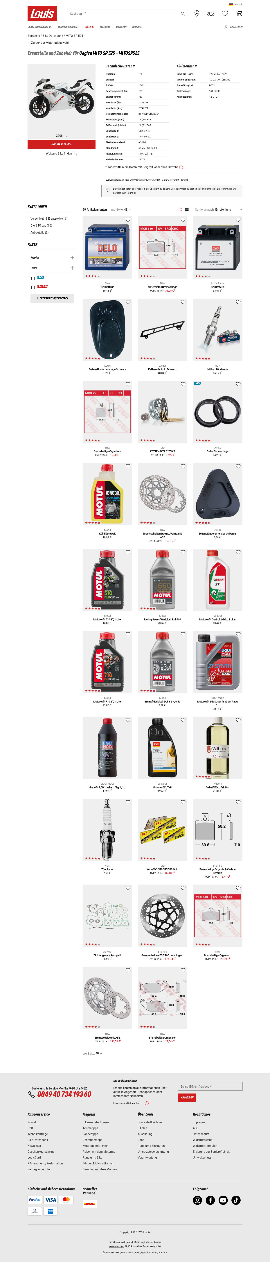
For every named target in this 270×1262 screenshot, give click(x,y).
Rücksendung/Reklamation (45, 1163)
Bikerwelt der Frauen (96, 1122)
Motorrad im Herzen (95, 1146)
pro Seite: (117, 209)
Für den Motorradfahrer (98, 1163)
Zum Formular (129, 193)
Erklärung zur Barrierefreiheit (211, 1151)
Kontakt (33, 1122)
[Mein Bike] (211, 13)
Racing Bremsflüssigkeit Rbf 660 (162, 619)
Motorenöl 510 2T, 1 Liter (107, 619)
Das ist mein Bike (61, 144)
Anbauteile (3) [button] (39, 232)
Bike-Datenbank (38, 1140)
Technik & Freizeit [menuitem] (69, 27)
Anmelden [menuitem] (236, 27)
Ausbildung (145, 1134)
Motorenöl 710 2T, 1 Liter (107, 701)
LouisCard (34, 1157)
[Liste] (187, 209)
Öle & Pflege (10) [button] (41, 225)
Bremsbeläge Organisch (107, 451)
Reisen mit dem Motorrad (99, 1151)
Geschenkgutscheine (41, 1151)
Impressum (200, 1122)
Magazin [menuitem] (121, 27)
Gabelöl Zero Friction (217, 787)
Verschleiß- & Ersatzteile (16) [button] (49, 218)
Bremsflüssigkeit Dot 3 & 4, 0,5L (162, 701)
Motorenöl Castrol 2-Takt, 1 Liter (217, 619)
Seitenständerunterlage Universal (217, 533)
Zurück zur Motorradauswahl (49, 42)
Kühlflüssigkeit (107, 533)
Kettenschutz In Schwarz (162, 369)
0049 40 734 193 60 (64, 1095)
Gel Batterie (107, 287)
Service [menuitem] (137, 27)
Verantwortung (147, 1157)
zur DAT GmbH (180, 180)
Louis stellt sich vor (150, 1122)
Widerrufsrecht (202, 1140)
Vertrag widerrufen (39, 1169)
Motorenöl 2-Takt (162, 787)
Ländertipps (90, 1134)
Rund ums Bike (92, 1157)
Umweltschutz (202, 1157)
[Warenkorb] (238, 13)
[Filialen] (197, 13)
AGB (196, 1128)
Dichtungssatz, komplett (107, 955)
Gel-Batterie (217, 287)
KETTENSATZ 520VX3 (162, 451)
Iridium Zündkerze (217, 369)
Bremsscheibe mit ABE (107, 1037)
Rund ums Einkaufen (151, 1146)
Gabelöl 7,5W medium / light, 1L (107, 787)
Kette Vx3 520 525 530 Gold (162, 869)
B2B (30, 1128)
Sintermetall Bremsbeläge (162, 287)
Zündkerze (107, 869)
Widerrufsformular (205, 1146)
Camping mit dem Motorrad (100, 1169)
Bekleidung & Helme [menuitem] (40, 27)
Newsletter (34, 1146)
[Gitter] (180, 209)
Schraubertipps (92, 1140)
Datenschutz (201, 1134)
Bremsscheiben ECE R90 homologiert (162, 955)
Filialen (142, 1128)
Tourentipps (90, 1128)
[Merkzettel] (224, 13)
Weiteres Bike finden (59, 153)
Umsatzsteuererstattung (153, 1151)
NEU (40, 277)
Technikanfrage (38, 1134)
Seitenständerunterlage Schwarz (107, 369)
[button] (235, 4)
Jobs (141, 1140)
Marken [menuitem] (105, 27)
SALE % (42, 286)
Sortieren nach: (205, 209)
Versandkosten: (116, 1246)
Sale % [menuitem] (89, 27)
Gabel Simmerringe (217, 451)
